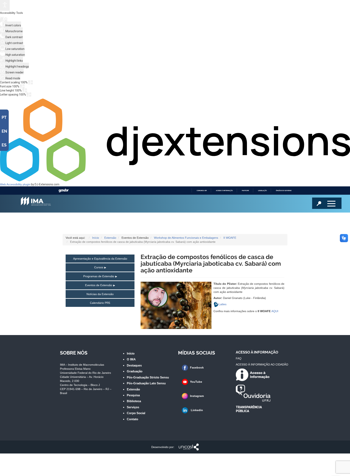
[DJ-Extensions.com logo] (175, 180)
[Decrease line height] (23, 90)
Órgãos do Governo (283, 190)
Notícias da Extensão (100, 294)
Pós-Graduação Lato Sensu (146, 383)
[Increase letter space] (30, 94)
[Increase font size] (23, 86)
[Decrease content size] (29, 82)
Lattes (222, 304)
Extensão (133, 389)
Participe (245, 190)
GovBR (64, 190)
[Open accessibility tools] (5, 5)
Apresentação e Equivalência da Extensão (100, 258)
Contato (132, 419)
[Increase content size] (32, 82)
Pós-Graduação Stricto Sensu (148, 377)
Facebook (197, 367)
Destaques (134, 365)
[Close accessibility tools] (5, 19)
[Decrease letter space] (28, 94)
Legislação (262, 190)
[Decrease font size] (21, 86)
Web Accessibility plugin (15, 184)
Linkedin (196, 410)
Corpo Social (136, 413)
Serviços (133, 407)
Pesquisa (133, 395)
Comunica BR (202, 190)
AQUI (274, 311)
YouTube (196, 381)
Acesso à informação (224, 190)
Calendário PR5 (100, 302)
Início (130, 353)
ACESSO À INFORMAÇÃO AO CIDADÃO (262, 364)
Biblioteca (134, 401)
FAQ (238, 358)
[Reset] (2, 19)
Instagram (197, 396)
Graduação (134, 371)
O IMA (131, 359)
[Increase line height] (26, 90)
